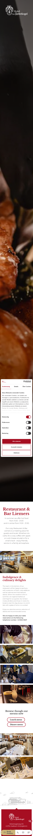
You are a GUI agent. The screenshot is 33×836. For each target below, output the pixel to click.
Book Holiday (10, 832)
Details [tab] (16, 386)
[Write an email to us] (23, 832)
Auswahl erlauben (16, 447)
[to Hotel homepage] (17, 10)
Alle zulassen (16, 441)
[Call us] (17, 832)
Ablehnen (16, 453)
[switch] (28, 422)
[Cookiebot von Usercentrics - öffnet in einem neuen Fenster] (23, 381)
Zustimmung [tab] (6, 386)
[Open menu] (29, 832)
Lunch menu (16, 720)
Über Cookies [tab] (27, 386)
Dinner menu (16, 725)
